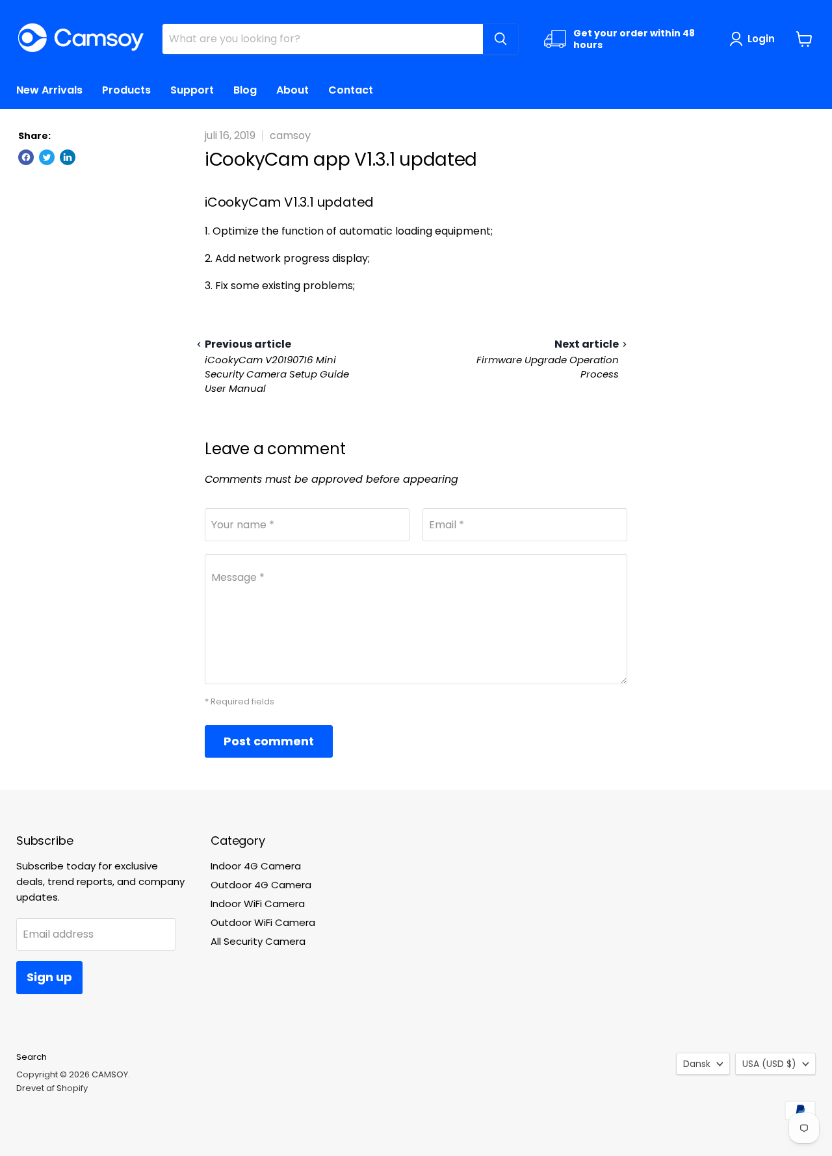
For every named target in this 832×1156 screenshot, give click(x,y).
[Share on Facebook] (26, 157)
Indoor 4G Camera (256, 866)
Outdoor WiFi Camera (263, 922)
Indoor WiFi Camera (258, 903)
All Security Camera (258, 941)
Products (126, 90)
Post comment (269, 741)
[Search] (500, 39)
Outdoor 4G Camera (261, 885)
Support (192, 90)
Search (31, 1057)
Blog (245, 90)
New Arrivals (49, 90)
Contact (350, 90)
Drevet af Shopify (52, 1088)
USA (769, 1063)
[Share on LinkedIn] (67, 157)
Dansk (696, 1063)
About (292, 90)
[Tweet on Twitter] (47, 157)
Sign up (49, 977)
